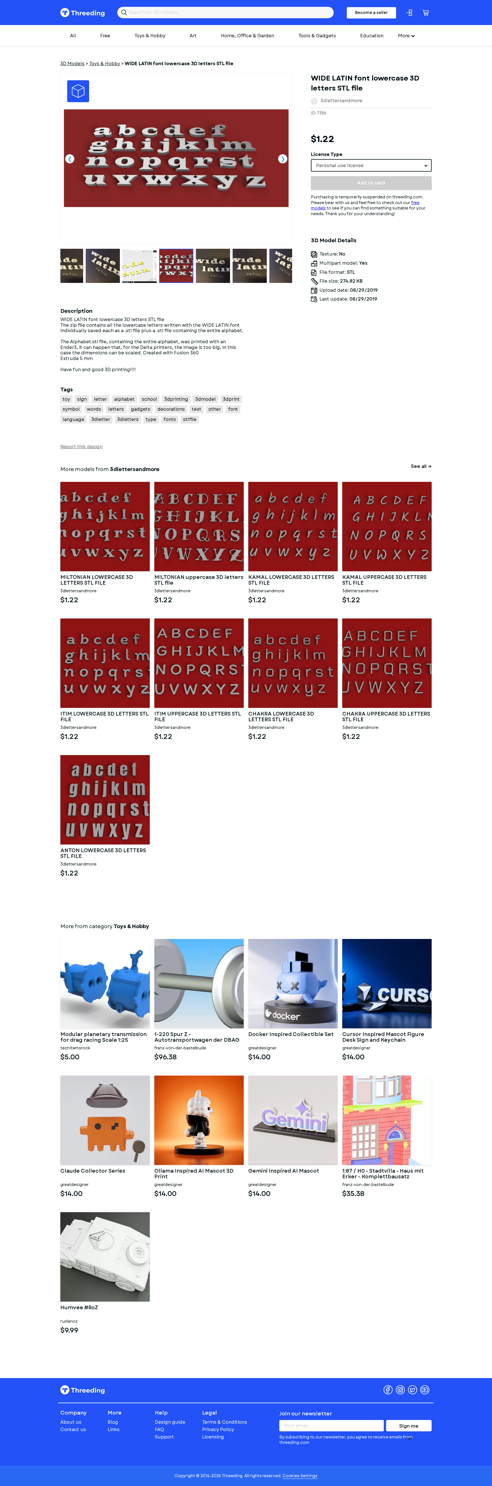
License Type (327, 154)
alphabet (124, 399)
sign (82, 399)
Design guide (170, 1422)
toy (66, 399)
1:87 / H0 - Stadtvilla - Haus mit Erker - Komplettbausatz (383, 1174)
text (196, 409)
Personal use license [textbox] (340, 165)
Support (164, 1437)
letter (100, 399)
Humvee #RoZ (79, 1308)
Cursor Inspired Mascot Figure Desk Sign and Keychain (383, 1037)
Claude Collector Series (92, 1171)
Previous (69, 158)
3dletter (100, 419)
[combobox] (371, 165)
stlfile (189, 419)
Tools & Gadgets (317, 35)
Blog (113, 1422)
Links (114, 1429)
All (73, 35)
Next (282, 158)
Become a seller (371, 12)
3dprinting (176, 399)
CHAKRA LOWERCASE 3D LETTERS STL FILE (281, 717)
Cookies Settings (299, 1476)
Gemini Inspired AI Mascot (283, 1171)
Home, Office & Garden (247, 35)
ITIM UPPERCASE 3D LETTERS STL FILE (197, 717)
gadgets (140, 409)
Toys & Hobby (149, 35)
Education (372, 35)
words (94, 409)
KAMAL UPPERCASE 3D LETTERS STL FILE (384, 580)
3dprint (231, 399)
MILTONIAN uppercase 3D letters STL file (198, 580)
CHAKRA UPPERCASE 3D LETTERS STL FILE (386, 717)
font (233, 409)
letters (116, 409)
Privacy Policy (218, 1429)
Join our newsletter (305, 1413)
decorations (171, 409)
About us (70, 1422)
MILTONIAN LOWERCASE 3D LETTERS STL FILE (96, 580)
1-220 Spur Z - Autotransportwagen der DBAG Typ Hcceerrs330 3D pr (196, 1037)
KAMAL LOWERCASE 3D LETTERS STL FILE (291, 580)
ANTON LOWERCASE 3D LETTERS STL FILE (103, 853)
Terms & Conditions (224, 1422)
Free (105, 35)
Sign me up (409, 1427)
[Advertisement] (371, 359)
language (73, 419)
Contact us (73, 1429)
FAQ (159, 1429)
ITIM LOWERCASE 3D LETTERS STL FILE (104, 717)
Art (193, 35)
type (151, 419)
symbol (71, 409)
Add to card (371, 183)
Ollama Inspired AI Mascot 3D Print (193, 1174)
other (214, 409)
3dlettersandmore (341, 100)
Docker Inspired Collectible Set (291, 1035)
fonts (169, 419)
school (149, 399)
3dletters (128, 419)
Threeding (82, 12)
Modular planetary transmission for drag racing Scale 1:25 (103, 1037)
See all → (421, 466)
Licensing (213, 1437)
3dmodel (205, 399)
